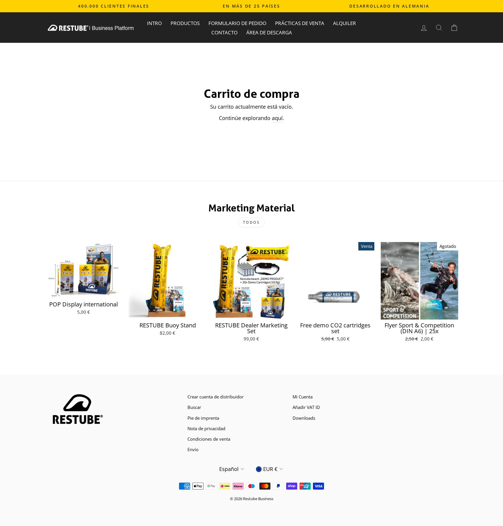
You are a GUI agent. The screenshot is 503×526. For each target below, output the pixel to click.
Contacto (224, 32)
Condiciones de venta (208, 439)
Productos (185, 23)
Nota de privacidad (206, 428)
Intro (154, 23)
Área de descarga (269, 32)
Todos (251, 222)
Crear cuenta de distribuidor (215, 397)
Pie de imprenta (203, 418)
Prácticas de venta (299, 23)
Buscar (194, 407)
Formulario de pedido (237, 23)
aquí (277, 117)
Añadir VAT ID (306, 407)
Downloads (304, 418)
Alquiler (344, 23)
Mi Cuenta (303, 397)
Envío (193, 449)
